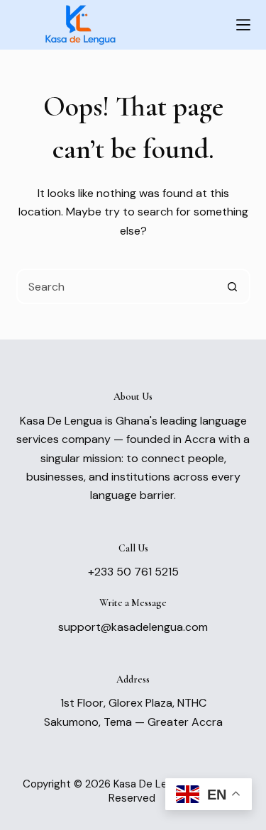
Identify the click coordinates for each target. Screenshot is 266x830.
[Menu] (243, 25)
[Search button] (232, 286)
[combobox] (117, 286)
